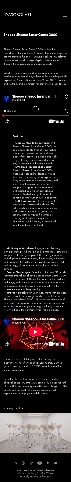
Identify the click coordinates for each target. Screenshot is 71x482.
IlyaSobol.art (17, 14)
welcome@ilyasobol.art (39, 470)
